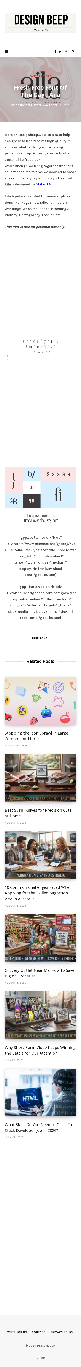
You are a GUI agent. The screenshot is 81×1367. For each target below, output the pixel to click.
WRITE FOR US (17, 1332)
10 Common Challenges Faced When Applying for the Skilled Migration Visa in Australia (38, 893)
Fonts (34, 76)
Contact (38, 1332)
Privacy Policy (62, 1332)
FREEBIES (45, 76)
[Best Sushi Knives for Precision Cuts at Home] (40, 778)
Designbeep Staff (29, 105)
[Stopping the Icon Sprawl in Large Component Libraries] (40, 701)
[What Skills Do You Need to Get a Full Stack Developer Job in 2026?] (40, 1093)
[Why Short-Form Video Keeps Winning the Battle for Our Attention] (40, 1015)
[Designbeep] (40, 23)
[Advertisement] (40, 278)
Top (41, 1358)
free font (40, 638)
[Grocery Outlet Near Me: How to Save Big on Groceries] (40, 938)
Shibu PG (43, 184)
